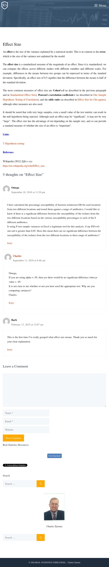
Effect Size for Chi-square (91, 99)
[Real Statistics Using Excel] (4, 5)
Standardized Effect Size (23, 95)
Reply (9, 243)
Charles (17, 256)
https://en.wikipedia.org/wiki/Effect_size (24, 165)
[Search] (41, 483)
